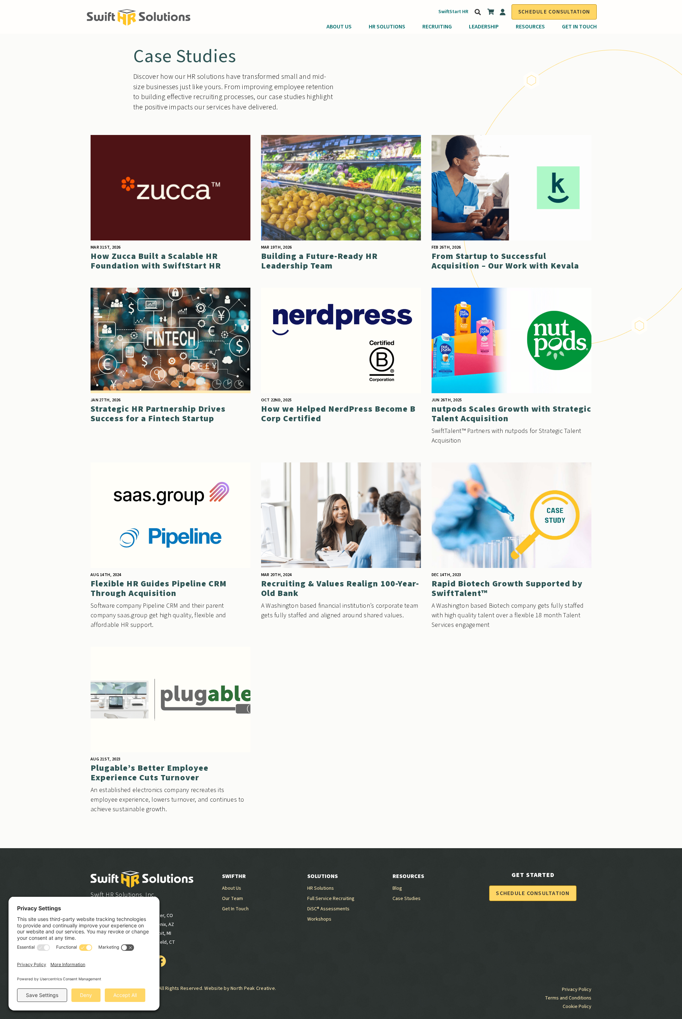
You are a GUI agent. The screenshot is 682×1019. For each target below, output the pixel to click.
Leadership (484, 27)
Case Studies (407, 898)
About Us (339, 27)
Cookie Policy (577, 1006)
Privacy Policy (576, 989)
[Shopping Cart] (491, 13)
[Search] (477, 12)
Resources (530, 27)
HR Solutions (387, 27)
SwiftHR (234, 876)
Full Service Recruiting (330, 898)
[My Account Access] (502, 12)
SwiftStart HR (453, 11)
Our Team (232, 898)
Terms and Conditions (568, 998)
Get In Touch (579, 27)
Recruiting (437, 27)
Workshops (319, 919)
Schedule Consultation (554, 12)
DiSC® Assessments (328, 908)
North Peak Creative (253, 988)
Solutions (322, 876)
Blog (397, 888)
